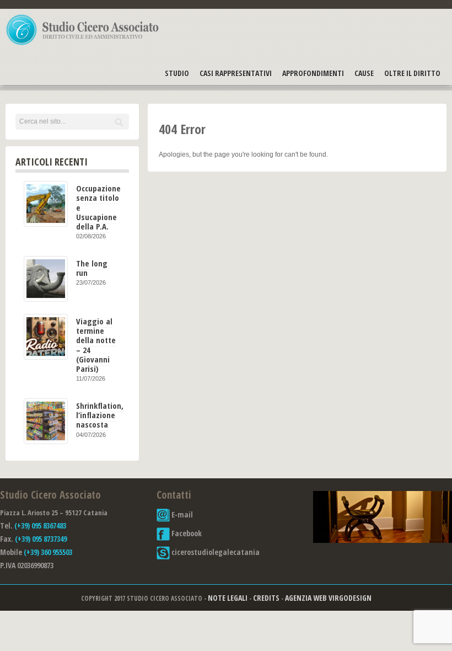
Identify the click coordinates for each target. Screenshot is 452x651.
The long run (91, 268)
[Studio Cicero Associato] (83, 45)
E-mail (181, 514)
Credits (266, 598)
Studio (177, 73)
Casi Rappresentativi (236, 73)
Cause (364, 73)
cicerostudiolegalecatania (215, 552)
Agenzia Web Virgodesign (328, 598)
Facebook (186, 533)
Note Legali (227, 598)
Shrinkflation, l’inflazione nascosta (99, 415)
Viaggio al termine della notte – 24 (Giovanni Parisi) (96, 345)
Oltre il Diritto (412, 73)
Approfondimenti (313, 73)
